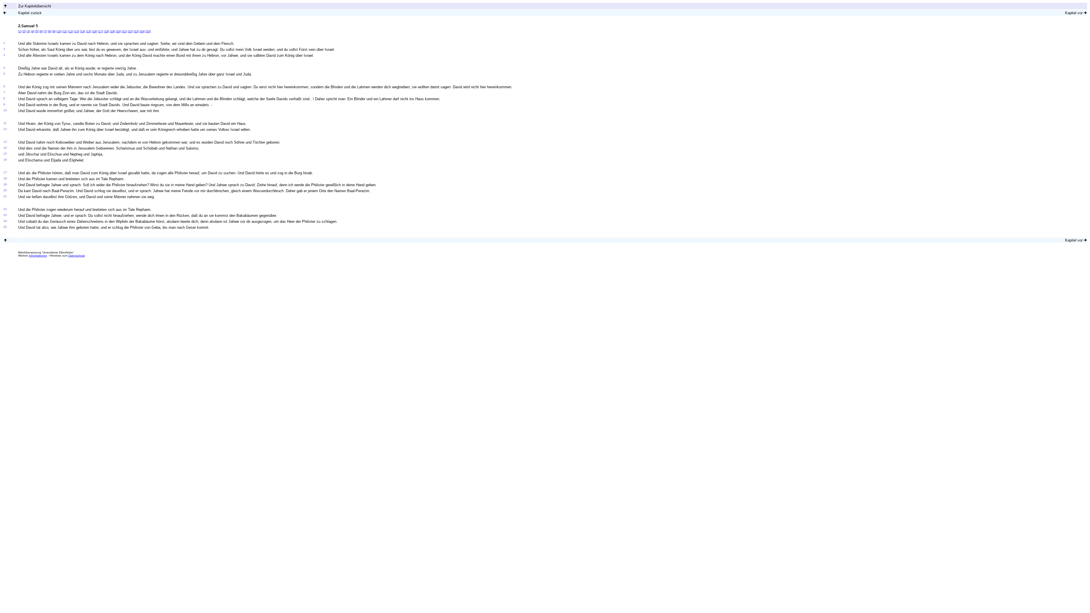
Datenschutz (76, 255)
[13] (76, 31)
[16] (94, 31)
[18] (106, 31)
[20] (118, 31)
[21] (124, 31)
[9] (54, 31)
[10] (59, 31)
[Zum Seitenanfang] (5, 240)
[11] (64, 31)
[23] (136, 31)
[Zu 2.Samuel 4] (4, 12)
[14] (82, 31)
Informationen (38, 255)
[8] (49, 31)
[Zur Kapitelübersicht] (5, 5)
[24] (142, 31)
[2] (24, 31)
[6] (41, 31)
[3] (28, 31)
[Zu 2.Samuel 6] (1085, 12)
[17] (100, 31)
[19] (112, 31)
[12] (70, 31)
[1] (20, 31)
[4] (32, 31)
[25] (148, 31)
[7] (45, 31)
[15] (88, 31)
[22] (130, 31)
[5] (37, 31)
